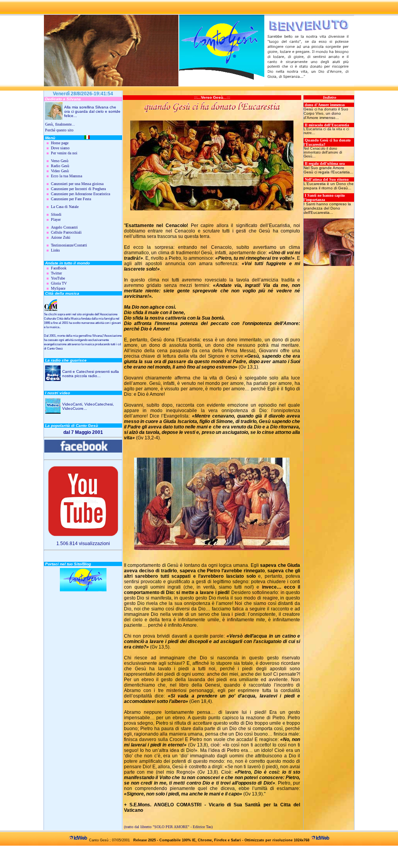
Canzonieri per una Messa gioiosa (77, 184)
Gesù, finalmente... (60, 124)
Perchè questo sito (59, 130)
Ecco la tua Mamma (66, 176)
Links (55, 250)
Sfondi (56, 214)
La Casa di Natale (65, 207)
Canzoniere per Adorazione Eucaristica (80, 194)
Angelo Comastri (64, 227)
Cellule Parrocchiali (66, 232)
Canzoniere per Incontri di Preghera (78, 189)
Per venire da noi (64, 153)
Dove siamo (60, 148)
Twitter (56, 273)
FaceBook (58, 268)
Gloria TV (59, 283)
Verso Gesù (59, 161)
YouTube (58, 278)
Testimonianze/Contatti (69, 245)
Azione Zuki (60, 237)
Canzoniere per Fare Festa (71, 199)
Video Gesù (60, 171)
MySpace (58, 288)
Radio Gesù (60, 166)
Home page (59, 143)
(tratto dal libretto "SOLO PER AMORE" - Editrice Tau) (168, 827)
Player (56, 219)
